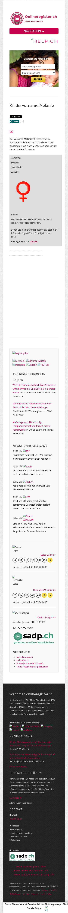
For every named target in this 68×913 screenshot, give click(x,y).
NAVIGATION (33, 31)
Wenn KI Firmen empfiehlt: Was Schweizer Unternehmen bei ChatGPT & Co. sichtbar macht (34, 388)
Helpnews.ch (22, 660)
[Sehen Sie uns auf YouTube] (43, 364)
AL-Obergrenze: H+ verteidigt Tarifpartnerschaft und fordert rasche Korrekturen (31, 426)
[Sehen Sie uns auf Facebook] (18, 360)
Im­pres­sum (46, 890)
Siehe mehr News (17, 766)
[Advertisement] (34, 299)
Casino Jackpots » (46, 617)
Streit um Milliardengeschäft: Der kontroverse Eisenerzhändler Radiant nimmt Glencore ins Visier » (31, 504)
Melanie (33, 241)
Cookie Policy (34, 908)
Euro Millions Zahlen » (44, 589)
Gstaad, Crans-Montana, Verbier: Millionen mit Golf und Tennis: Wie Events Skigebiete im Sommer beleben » (34, 527)
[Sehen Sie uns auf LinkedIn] (31, 364)
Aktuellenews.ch (24, 657)
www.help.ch (15, 797)
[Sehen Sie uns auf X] (36, 360)
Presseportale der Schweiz (29, 663)
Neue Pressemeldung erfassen (32, 666)
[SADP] (34, 637)
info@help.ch (15, 818)
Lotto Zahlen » (48, 554)
